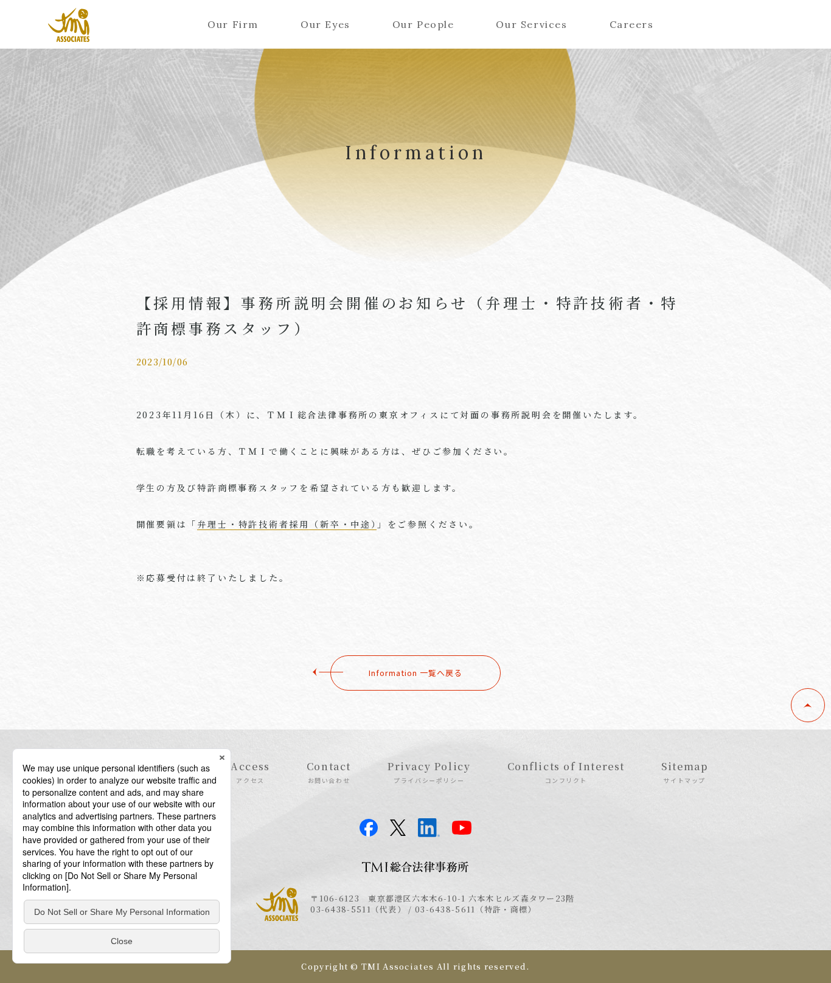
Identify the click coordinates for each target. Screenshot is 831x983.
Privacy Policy (429, 772)
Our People (423, 24)
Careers (632, 24)
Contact (329, 772)
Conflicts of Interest (566, 772)
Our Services (531, 24)
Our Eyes (325, 24)
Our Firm (233, 24)
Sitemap (684, 772)
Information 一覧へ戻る (415, 672)
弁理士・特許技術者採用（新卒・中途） (287, 524)
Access (250, 772)
